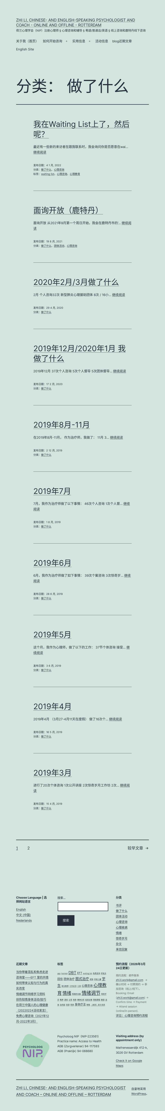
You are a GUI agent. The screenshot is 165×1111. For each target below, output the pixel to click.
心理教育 (75, 174)
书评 (119, 905)
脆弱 (103, 1000)
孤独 (91, 979)
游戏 (66, 1000)
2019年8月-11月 (61, 424)
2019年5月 (52, 634)
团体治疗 (69, 979)
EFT (79, 973)
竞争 (75, 1000)
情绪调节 (91, 993)
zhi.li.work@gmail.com (129, 980)
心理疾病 (121, 927)
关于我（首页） (27, 41)
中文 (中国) (23, 915)
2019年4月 (52, 706)
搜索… (61, 898)
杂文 (119, 944)
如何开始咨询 (52, 41)
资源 (68, 1005)
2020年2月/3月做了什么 (76, 282)
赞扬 (72, 1005)
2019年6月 (52, 563)
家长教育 (65, 986)
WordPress (138, 1093)
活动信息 (101, 41)
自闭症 (62, 1005)
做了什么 (46, 169)
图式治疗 (82, 979)
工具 (79, 986)
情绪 (119, 933)
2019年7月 (52, 491)
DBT (72, 972)
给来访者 (88, 1000)
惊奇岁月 (121, 938)
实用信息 (78, 41)
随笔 (88, 1005)
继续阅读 (39, 152)
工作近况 (73, 986)
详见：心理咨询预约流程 (132, 1015)
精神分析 (80, 1000)
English (21, 909)
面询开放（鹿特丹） (68, 210)
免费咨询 (96, 973)
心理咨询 (59, 169)
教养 (61, 1000)
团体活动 (59, 245)
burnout (64, 973)
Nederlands (24, 920)
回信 (60, 979)
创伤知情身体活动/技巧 (31, 999)
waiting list (47, 174)
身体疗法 (80, 1004)
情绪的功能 (76, 994)
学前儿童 (97, 979)
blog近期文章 (122, 41)
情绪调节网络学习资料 (30, 994)
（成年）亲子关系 (98, 1005)
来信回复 (121, 949)
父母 (70, 1000)
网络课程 (96, 1000)
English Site (25, 49)
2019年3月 (52, 772)
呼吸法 (103, 973)
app (59, 973)
